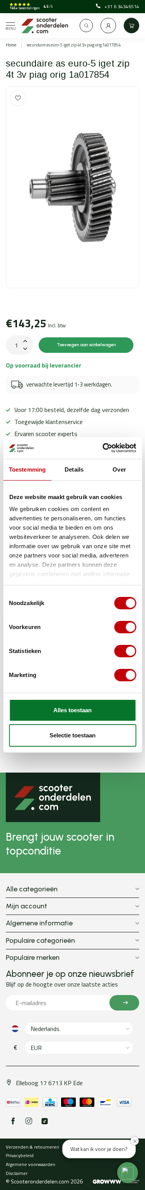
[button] (127, 1172)
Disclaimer (16, 1173)
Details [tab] (74, 469)
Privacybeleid (20, 1155)
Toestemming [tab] (27, 469)
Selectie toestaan (72, 735)
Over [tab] (119, 469)
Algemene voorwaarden (30, 1164)
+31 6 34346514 (121, 6)
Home (11, 45)
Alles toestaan (72, 710)
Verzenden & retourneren (32, 1147)
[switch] (125, 627)
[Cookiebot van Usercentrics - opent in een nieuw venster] (103, 448)
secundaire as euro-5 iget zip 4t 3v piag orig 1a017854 (74, 45)
